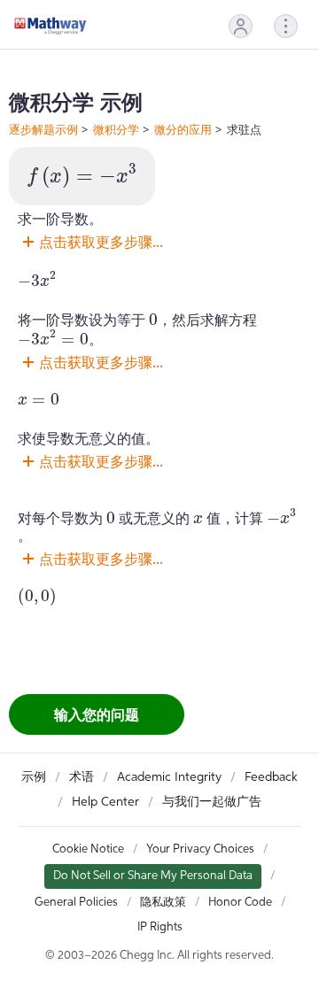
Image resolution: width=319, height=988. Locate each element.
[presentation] (82, 176)
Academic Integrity (169, 777)
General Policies (76, 902)
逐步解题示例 (43, 129)
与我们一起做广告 (211, 802)
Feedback (271, 777)
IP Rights (160, 927)
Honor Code (240, 902)
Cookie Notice (88, 849)
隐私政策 (163, 902)
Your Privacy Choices (200, 849)
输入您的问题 (96, 714)
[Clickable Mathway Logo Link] (50, 26)
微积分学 (116, 129)
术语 (81, 777)
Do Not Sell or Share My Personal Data (153, 876)
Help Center (105, 802)
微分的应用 (183, 129)
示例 (33, 777)
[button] (241, 26)
